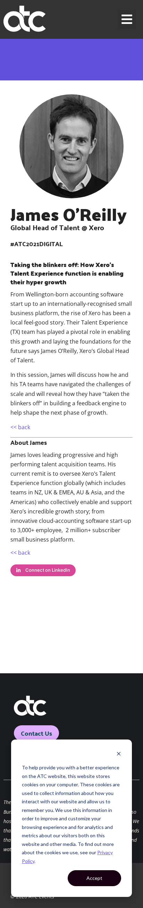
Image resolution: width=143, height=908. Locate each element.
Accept (94, 878)
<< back (20, 427)
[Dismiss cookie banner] (118, 754)
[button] (127, 19)
